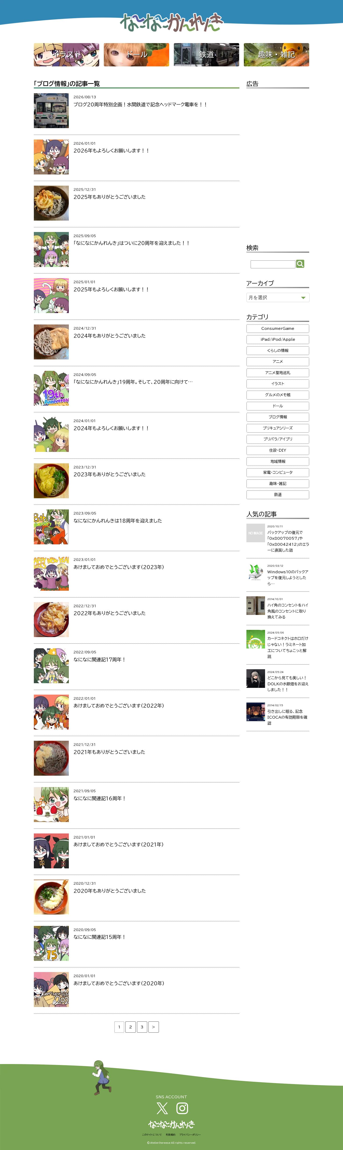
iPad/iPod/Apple (278, 339)
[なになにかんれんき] (171, 32)
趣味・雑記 (276, 54)
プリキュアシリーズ (278, 428)
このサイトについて (152, 1134)
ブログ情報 (278, 417)
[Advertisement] (277, 163)
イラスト (66, 54)
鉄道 (206, 54)
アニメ (278, 361)
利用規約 (170, 1134)
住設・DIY (277, 450)
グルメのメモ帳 (277, 395)
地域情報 (277, 461)
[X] (162, 1113)
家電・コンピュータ (278, 472)
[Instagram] (182, 1113)
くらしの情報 (277, 350)
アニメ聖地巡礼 (277, 373)
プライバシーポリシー (190, 1134)
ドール (136, 54)
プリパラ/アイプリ (277, 439)
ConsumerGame (277, 328)
